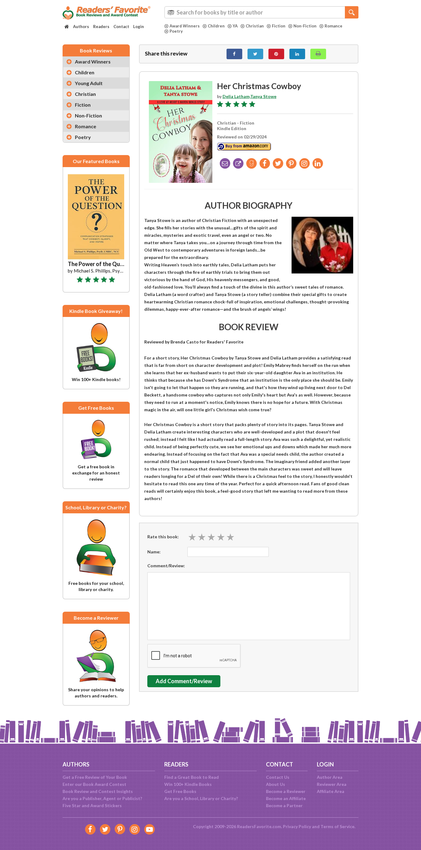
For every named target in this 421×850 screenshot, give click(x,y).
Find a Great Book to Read (191, 777)
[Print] (318, 54)
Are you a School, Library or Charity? (201, 798)
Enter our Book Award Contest (94, 784)
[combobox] (261, 12)
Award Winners (185, 25)
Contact (121, 26)
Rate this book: (163, 536)
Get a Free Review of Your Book (95, 777)
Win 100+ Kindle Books (188, 784)
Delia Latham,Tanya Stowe (249, 96)
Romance (333, 25)
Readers (101, 26)
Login (138, 26)
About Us (275, 784)
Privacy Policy (297, 826)
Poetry (176, 31)
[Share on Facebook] (234, 54)
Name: (154, 551)
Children (216, 25)
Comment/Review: (166, 565)
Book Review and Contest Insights (98, 791)
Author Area (329, 777)
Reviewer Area (331, 784)
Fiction (278, 25)
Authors (81, 26)
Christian (255, 25)
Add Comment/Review (184, 681)
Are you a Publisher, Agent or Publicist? (102, 798)
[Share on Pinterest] (276, 54)
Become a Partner (284, 805)
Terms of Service (337, 826)
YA (235, 25)
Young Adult (89, 83)
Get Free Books (180, 791)
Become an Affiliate (286, 798)
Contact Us (277, 777)
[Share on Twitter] (255, 54)
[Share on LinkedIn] (297, 54)
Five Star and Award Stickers (92, 805)
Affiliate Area (330, 791)
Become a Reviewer (285, 791)
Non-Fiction (305, 25)
